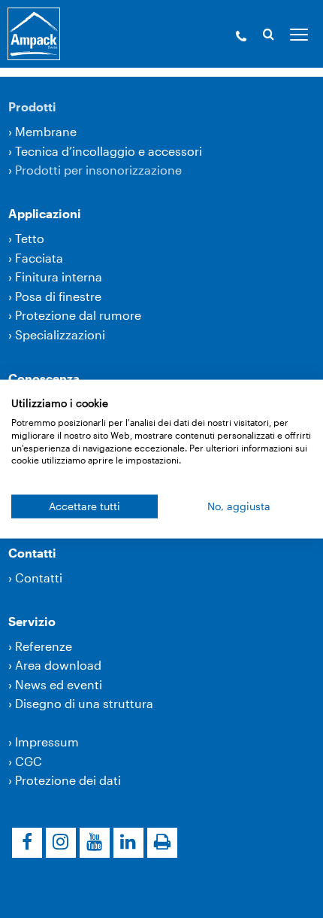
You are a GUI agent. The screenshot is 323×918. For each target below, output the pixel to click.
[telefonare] (241, 38)
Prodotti (32, 106)
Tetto (29, 238)
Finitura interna (58, 276)
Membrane (46, 131)
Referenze (43, 646)
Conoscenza (44, 378)
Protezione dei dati (68, 780)
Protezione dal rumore (78, 315)
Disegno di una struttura (84, 703)
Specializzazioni (60, 334)
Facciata (39, 258)
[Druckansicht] (162, 843)
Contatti (32, 553)
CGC (28, 761)
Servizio (32, 621)
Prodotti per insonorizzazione (98, 170)
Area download (58, 665)
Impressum (47, 741)
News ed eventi (58, 684)
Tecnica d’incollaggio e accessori (108, 151)
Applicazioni (44, 213)
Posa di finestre (58, 296)
